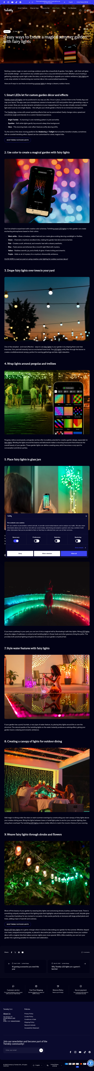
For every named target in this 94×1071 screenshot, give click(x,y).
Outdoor (7, 31)
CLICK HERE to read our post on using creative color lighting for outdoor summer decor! (36, 259)
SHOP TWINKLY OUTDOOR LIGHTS (18, 140)
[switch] (36, 540)
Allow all (74, 553)
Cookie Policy (28, 1016)
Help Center (49, 3)
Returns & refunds (29, 1025)
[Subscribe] (41, 1050)
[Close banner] (86, 516)
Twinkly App (12, 112)
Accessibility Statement (31, 1028)
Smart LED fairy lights (12, 930)
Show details (79, 547)
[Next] (64, 2)
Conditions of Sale (30, 1019)
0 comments (87, 952)
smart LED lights (60, 229)
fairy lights (82, 76)
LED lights (57, 349)
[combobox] (72, 2)
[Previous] (30, 2)
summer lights (39, 84)
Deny (20, 553)
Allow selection (47, 553)
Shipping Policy (29, 1022)
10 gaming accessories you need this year (25, 968)
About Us (6, 1014)
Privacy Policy (28, 1013)
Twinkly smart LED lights (13, 100)
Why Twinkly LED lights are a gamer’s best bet (66, 968)
